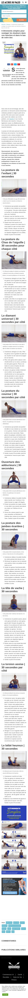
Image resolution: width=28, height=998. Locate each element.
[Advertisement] (15, 97)
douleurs (22, 922)
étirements (4, 925)
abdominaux (9, 922)
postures (23, 928)
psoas (3, 931)
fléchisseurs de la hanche (15, 925)
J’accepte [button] (5, 994)
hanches (4, 928)
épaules (11, 119)
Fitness (14, 980)
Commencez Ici (8, 974)
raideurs (8, 931)
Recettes (6, 977)
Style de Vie (17, 977)
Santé (20, 974)
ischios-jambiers (16, 928)
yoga (13, 931)
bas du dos (16, 922)
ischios (9, 928)
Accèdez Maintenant (21, 20)
